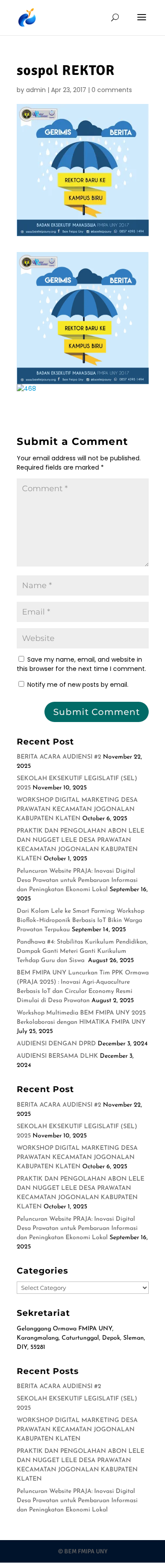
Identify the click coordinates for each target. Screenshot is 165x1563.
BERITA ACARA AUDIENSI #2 (59, 757)
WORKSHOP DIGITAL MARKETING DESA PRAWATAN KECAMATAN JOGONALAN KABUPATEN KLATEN (77, 809)
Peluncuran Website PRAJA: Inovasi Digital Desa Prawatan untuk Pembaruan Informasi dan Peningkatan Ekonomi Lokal (77, 880)
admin (36, 89)
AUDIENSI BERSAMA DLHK (57, 1056)
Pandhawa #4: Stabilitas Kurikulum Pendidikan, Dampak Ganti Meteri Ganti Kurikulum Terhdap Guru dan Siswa (82, 951)
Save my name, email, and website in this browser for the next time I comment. (81, 664)
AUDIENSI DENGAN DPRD (56, 1044)
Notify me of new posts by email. (77, 684)
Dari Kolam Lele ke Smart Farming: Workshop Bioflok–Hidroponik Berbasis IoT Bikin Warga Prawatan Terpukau (80, 920)
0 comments (112, 89)
